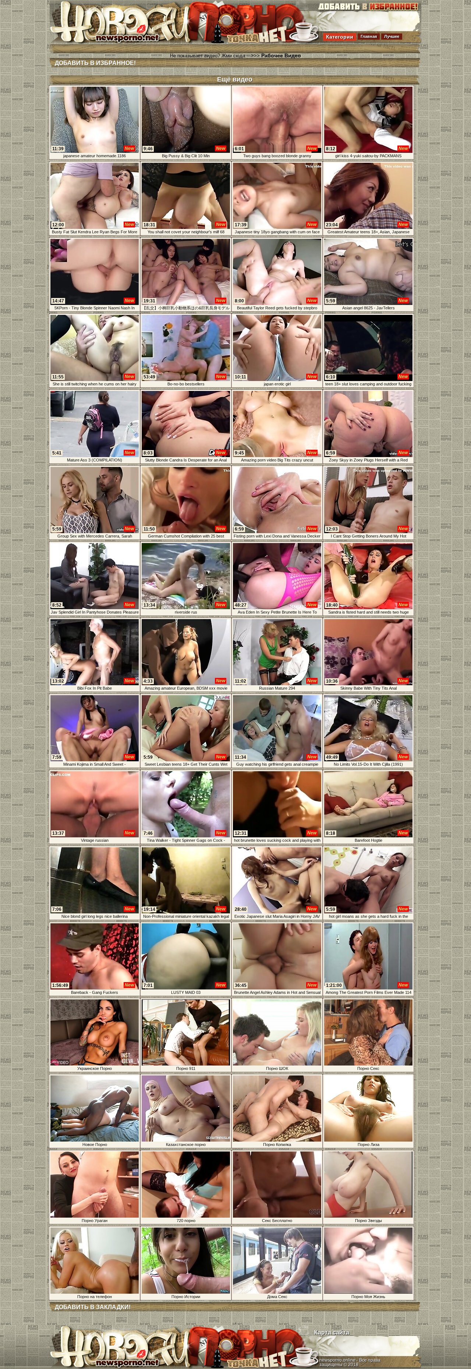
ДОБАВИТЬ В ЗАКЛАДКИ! (93, 1307)
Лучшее (391, 36)
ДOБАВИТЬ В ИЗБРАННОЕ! (95, 63)
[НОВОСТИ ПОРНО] (130, 42)
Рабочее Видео (281, 55)
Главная (369, 36)
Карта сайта (331, 1332)
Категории (339, 37)
